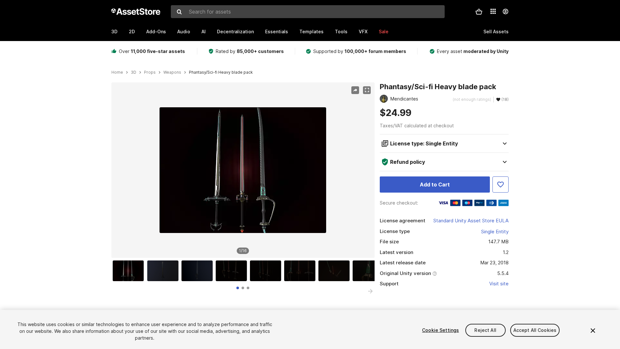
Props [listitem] (150, 72)
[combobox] (308, 11)
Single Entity (495, 231)
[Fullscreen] (367, 90)
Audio (183, 31)
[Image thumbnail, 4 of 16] (233, 270)
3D (114, 31)
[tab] (237, 288)
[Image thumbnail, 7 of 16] (335, 270)
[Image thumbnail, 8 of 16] (370, 270)
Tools (341, 31)
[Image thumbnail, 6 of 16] (301, 270)
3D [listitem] (133, 72)
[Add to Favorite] (500, 184)
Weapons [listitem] (172, 72)
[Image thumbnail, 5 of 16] (267, 270)
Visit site (499, 283)
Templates (311, 31)
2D (132, 31)
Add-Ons (156, 31)
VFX (363, 31)
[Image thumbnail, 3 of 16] (198, 270)
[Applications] (493, 11)
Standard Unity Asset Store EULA (471, 220)
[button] (479, 12)
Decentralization (235, 31)
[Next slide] (370, 291)
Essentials (276, 31)
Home (117, 72)
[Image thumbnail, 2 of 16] (164, 270)
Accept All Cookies (535, 330)
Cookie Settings (440, 330)
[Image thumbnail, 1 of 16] (129, 270)
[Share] (355, 90)
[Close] (593, 330)
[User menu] (505, 11)
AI (204, 31)
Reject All (485, 330)
